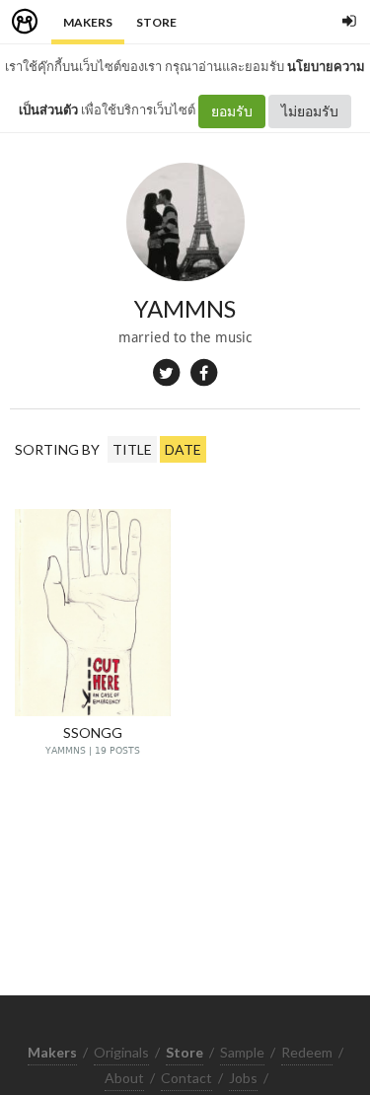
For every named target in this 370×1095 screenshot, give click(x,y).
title (132, 449)
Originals (121, 1052)
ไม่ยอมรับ (309, 111)
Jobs (243, 1077)
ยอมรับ (232, 111)
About (124, 1077)
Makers (87, 22)
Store (156, 22)
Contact (186, 1077)
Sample (242, 1052)
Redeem (307, 1052)
